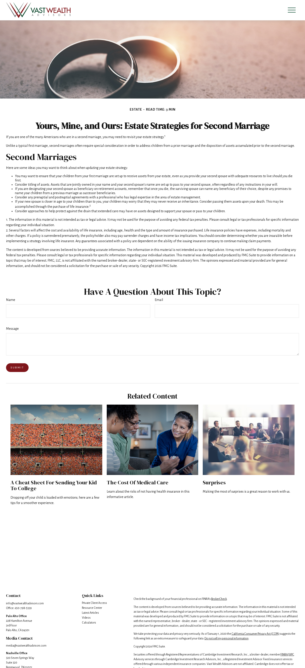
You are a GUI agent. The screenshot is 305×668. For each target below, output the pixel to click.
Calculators (89, 622)
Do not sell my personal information (227, 638)
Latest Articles (90, 612)
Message (12, 328)
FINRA (284, 654)
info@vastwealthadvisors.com (25, 603)
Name (10, 300)
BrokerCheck (219, 599)
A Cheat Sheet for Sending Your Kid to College (53, 485)
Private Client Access (94, 603)
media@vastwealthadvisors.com (26, 645)
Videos (86, 617)
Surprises (214, 482)
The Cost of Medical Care (137, 482)
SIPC (291, 654)
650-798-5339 (23, 608)
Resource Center (92, 607)
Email (159, 300)
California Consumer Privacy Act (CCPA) (255, 633)
